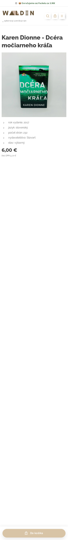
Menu (62, 16)
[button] (48, 16)
